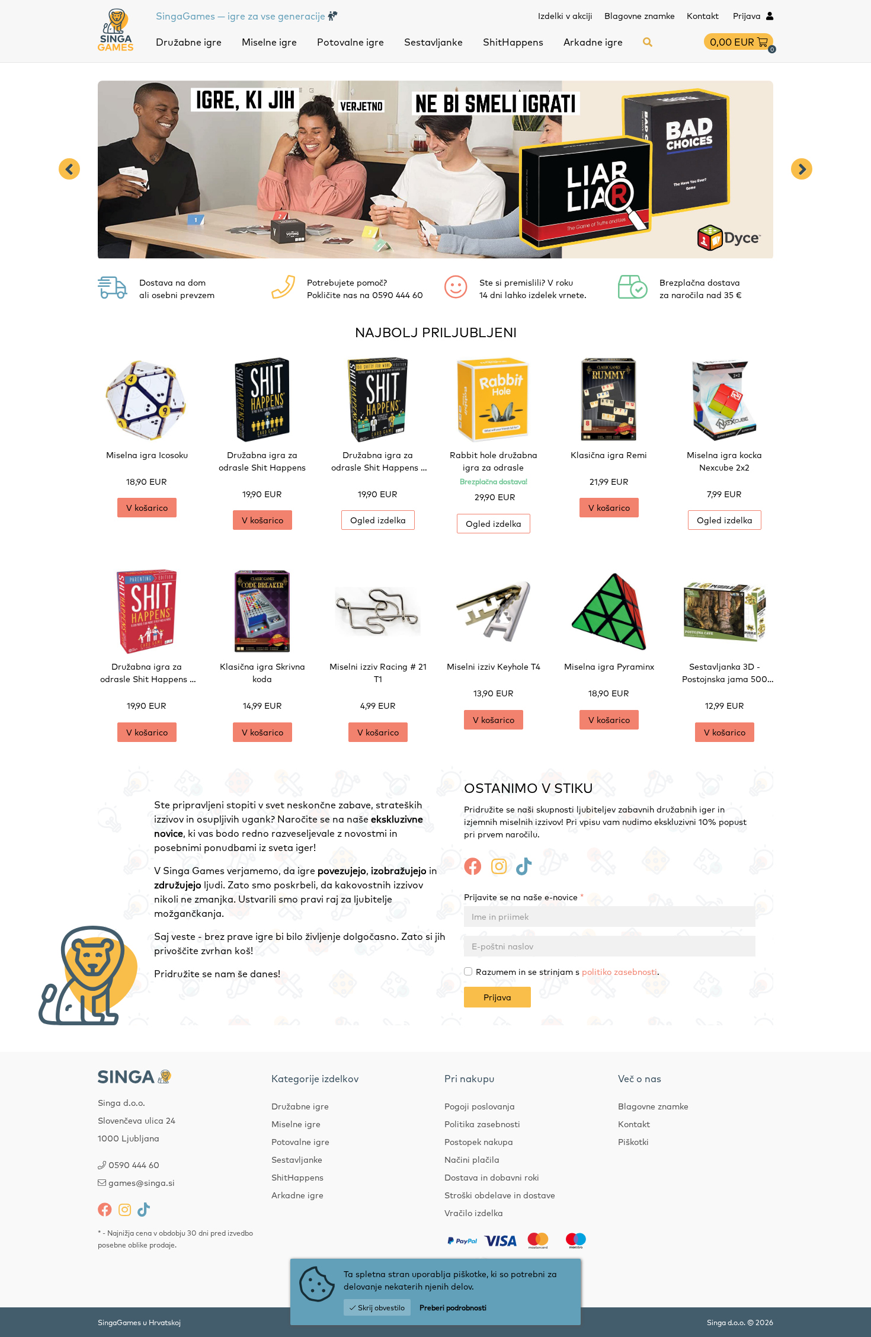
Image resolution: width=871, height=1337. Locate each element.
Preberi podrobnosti (453, 1307)
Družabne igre (189, 41)
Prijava (497, 996)
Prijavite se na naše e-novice (524, 896)
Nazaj (69, 169)
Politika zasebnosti (482, 1123)
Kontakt (703, 15)
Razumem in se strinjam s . (567, 971)
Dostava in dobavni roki (491, 1177)
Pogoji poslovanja (479, 1106)
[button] (647, 41)
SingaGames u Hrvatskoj (139, 1322)
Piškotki (633, 1141)
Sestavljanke (433, 41)
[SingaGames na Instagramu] (499, 865)
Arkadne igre (593, 41)
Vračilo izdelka (473, 1212)
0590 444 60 (133, 1164)
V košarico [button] (147, 507)
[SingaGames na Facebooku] (473, 865)
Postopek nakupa (478, 1141)
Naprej (801, 169)
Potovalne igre (350, 41)
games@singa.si (141, 1182)
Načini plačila (471, 1159)
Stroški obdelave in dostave (499, 1194)
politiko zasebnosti (619, 971)
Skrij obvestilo (380, 1307)
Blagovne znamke (639, 15)
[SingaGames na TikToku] (523, 865)
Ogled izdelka (378, 519)
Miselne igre (269, 41)
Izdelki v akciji (565, 15)
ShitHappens (513, 41)
